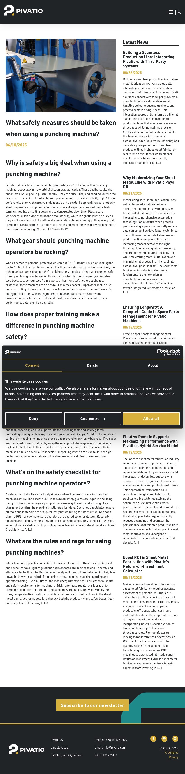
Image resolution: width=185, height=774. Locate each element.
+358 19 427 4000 (115, 740)
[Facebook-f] (153, 739)
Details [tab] (92, 365)
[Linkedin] (175, 739)
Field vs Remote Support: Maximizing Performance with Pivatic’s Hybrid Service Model (150, 441)
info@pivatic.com (115, 747)
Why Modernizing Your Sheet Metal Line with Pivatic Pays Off (149, 182)
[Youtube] (164, 739)
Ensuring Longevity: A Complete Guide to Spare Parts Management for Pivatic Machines (151, 313)
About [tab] (153, 365)
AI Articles (171, 752)
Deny (33, 419)
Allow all (151, 419)
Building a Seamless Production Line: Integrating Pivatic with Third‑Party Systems (148, 59)
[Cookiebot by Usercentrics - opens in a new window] (160, 352)
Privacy (173, 757)
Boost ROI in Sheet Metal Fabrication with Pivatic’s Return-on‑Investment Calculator (146, 564)
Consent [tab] (32, 365)
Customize (90, 419)
